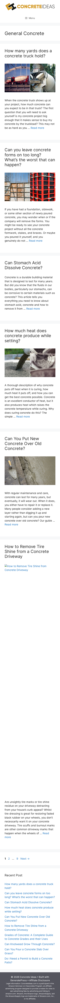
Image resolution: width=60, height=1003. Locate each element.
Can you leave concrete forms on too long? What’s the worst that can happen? (30, 157)
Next (25, 858)
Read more (37, 127)
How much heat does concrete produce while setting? (28, 335)
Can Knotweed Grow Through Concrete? (30, 944)
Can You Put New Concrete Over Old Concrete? (23, 443)
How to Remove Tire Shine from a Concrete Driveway (27, 551)
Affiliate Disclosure (39, 980)
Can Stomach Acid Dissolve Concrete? (23, 265)
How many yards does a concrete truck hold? (28, 53)
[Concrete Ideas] (30, 6)
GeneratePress (18, 980)
